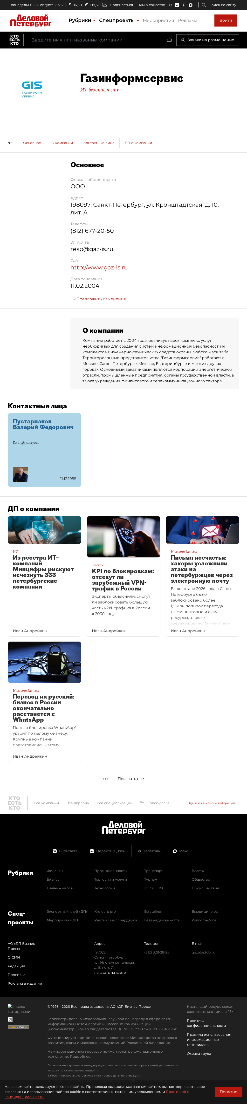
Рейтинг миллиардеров (115, 920)
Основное (32, 143)
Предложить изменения (100, 299)
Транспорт (153, 871)
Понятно (228, 1092)
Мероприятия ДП (62, 920)
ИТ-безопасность (99, 89)
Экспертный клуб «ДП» (67, 911)
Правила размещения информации (212, 803)
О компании (62, 143)
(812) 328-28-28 (157, 952)
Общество (201, 879)
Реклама (188, 20)
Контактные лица (98, 143)
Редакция (16, 966)
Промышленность (110, 871)
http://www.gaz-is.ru (99, 267)
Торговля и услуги (110, 879)
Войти (226, 20)
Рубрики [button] (81, 20)
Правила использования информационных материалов (209, 1039)
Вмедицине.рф (205, 911)
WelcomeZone (204, 920)
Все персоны (77, 803)
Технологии (104, 888)
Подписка (16, 975)
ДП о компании (138, 143)
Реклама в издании (25, 983)
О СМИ (14, 957)
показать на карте (110, 972)
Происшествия (205, 888)
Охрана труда (199, 1053)
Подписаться (121, 5)
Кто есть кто (105, 911)
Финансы (55, 871)
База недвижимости (162, 920)
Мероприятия (158, 20)
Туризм (150, 879)
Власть (198, 871)
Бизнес (53, 879)
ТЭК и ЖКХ (153, 888)
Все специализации (115, 803)
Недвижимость (60, 888)
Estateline (152, 911)
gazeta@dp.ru (203, 952)
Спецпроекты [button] (117, 20)
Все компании (46, 803)
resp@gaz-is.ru (91, 249)
